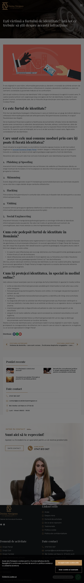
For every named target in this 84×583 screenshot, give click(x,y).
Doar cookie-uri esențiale (68, 570)
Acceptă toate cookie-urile (68, 563)
